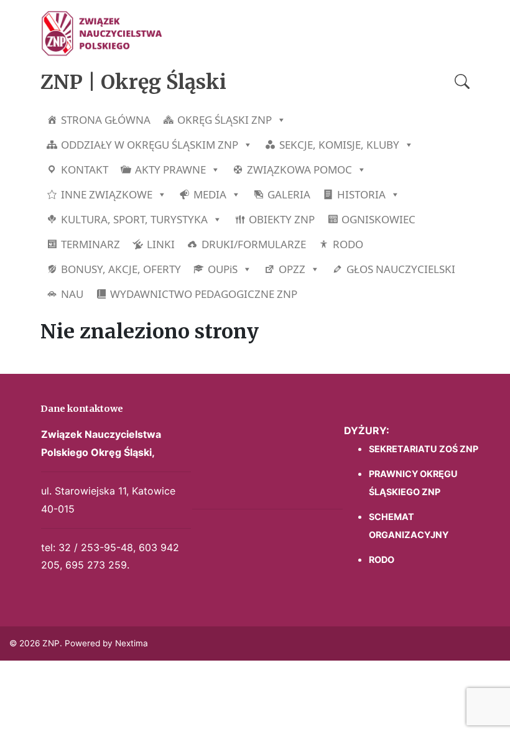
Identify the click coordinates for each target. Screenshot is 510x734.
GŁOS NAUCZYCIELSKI (400, 269)
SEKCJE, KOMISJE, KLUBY (339, 144)
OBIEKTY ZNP (282, 219)
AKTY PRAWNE (170, 169)
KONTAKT (84, 169)
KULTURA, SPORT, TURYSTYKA (134, 219)
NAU (72, 294)
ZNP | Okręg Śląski (133, 82)
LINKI (161, 244)
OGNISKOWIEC (378, 219)
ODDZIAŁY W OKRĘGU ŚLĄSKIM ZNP (149, 144)
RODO (348, 244)
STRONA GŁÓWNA (106, 120)
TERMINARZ (90, 244)
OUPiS (223, 269)
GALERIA (288, 194)
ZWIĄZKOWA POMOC (299, 169)
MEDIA (209, 194)
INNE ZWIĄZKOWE (106, 194)
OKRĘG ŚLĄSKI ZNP (224, 120)
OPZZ (292, 269)
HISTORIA (361, 194)
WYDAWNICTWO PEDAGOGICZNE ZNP (203, 294)
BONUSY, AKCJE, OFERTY (121, 269)
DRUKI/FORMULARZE (254, 244)
